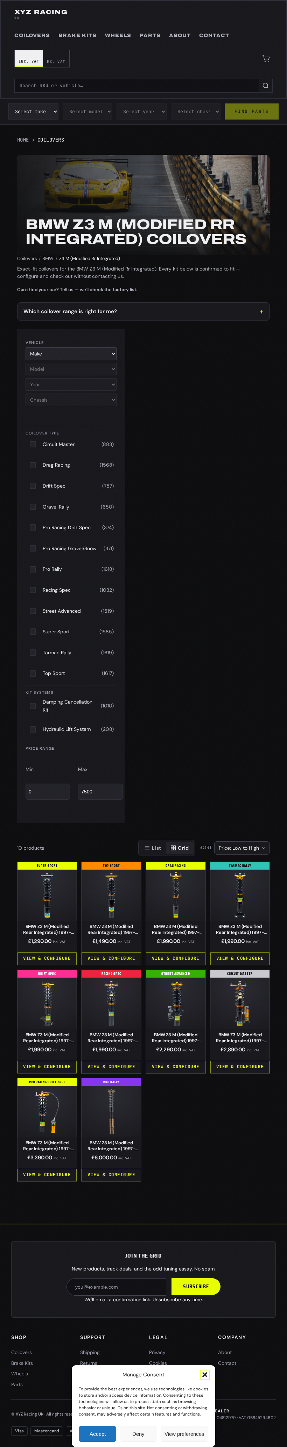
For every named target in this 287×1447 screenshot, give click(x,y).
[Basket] (266, 58)
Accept (98, 1434)
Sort (206, 847)
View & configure (47, 958)
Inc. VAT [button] (29, 61)
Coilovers (27, 258)
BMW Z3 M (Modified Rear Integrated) (47, 932)
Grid (183, 848)
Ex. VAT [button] (56, 61)
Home (23, 140)
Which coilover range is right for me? (70, 311)
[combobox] (136, 86)
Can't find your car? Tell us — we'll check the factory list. (77, 290)
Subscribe (196, 1286)
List (156, 848)
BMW (48, 258)
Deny (138, 1434)
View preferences (184, 1434)
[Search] (266, 86)
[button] (204, 1374)
